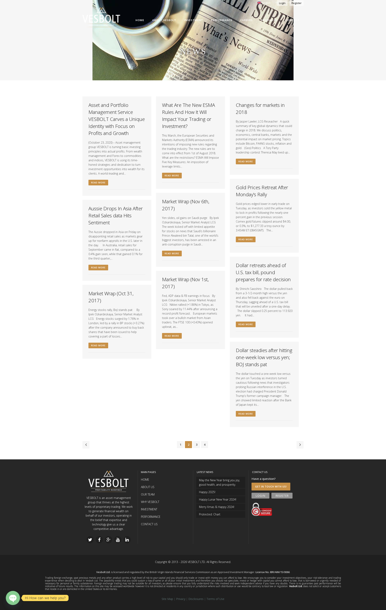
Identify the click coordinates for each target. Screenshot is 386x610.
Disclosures (195, 599)
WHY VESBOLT (150, 502)
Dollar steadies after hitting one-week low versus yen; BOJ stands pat (264, 357)
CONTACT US (149, 524)
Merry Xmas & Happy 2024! (216, 507)
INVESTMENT (149, 509)
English (266, 3)
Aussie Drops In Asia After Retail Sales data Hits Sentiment (115, 215)
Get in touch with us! (271, 486)
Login (282, 3)
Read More (98, 182)
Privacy (180, 599)
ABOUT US (147, 487)
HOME (145, 479)
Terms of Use (215, 599)
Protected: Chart (209, 514)
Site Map (167, 599)
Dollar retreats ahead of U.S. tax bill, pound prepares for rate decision (263, 272)
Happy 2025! (207, 492)
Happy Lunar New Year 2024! (217, 499)
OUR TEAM (148, 494)
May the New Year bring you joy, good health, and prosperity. (219, 482)
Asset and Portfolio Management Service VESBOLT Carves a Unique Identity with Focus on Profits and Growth (116, 119)
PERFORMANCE (150, 517)
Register (297, 3)
